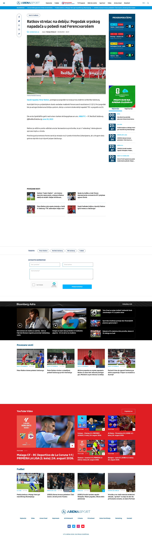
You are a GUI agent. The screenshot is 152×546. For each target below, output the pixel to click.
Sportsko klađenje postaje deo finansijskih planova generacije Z (118, 322)
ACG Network (68, 518)
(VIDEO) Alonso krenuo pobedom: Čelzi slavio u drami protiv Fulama (107, 8)
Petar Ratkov (43, 251)
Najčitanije (129, 109)
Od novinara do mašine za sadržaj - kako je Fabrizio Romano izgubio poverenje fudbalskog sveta (33, 333)
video (33, 518)
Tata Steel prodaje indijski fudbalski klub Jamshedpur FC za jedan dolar (117, 311)
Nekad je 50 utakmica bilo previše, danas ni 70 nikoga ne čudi (118, 332)
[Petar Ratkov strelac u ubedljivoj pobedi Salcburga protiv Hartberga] (60, 358)
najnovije (23, 518)
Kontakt (129, 518)
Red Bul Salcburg (57, 251)
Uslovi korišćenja (104, 518)
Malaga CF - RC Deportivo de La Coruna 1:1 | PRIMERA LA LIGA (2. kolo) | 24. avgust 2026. (45, 456)
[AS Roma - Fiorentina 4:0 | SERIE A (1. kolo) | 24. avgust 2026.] (121, 423)
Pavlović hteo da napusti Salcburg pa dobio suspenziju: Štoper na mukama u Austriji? (121, 372)
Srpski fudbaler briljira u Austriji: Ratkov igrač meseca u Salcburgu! (91, 207)
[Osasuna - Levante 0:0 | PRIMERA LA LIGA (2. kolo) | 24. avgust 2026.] (91, 447)
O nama (80, 518)
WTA (118, 114)
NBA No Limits (92, 3)
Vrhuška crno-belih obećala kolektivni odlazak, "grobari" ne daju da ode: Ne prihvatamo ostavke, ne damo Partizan (121, 497)
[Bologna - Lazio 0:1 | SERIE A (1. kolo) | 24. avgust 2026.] (121, 447)
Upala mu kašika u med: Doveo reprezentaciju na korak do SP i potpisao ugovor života (91, 195)
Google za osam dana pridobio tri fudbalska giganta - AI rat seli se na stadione (67, 332)
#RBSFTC (82, 116)
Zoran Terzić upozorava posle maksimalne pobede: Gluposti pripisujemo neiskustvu (126, 160)
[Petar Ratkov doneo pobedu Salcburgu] (30, 358)
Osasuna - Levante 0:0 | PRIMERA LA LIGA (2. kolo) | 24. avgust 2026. (90, 459)
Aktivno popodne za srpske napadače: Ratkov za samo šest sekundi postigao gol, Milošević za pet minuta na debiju (91, 372)
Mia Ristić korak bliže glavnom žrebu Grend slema (29, 8)
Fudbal (57, 3)
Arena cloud (117, 3)
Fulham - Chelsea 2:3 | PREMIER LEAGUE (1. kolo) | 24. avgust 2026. (90, 434)
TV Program (81, 3)
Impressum (55, 518)
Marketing (118, 518)
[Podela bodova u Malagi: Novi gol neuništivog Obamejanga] (30, 482)
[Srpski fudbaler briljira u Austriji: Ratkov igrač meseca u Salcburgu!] (72, 209)
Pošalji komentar (77, 287)
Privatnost (91, 518)
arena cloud (43, 518)
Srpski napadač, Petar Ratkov (38, 100)
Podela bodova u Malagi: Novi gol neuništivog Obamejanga (66, 8)
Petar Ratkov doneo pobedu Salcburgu (30, 370)
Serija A (120, 145)
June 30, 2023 (47, 119)
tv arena (67, 534)
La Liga (119, 124)
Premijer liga (122, 135)
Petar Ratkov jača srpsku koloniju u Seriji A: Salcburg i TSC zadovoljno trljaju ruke (51, 207)
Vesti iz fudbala (33, 15)
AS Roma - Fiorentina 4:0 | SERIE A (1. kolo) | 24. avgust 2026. (120, 434)
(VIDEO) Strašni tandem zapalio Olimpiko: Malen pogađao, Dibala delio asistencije (124, 149)
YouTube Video (25, 411)
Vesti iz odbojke (123, 156)
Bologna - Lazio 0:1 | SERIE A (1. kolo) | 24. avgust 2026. (121, 459)
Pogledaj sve (127, 304)
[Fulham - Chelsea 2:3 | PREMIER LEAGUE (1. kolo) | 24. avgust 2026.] (91, 423)
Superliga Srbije (113, 490)
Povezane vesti (33, 189)
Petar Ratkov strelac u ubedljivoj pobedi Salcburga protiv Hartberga (59, 371)
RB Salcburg (71, 251)
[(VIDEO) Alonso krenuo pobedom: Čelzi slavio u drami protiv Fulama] (60, 482)
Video (109, 3)
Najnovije (49, 3)
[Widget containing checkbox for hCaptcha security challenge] (44, 284)
